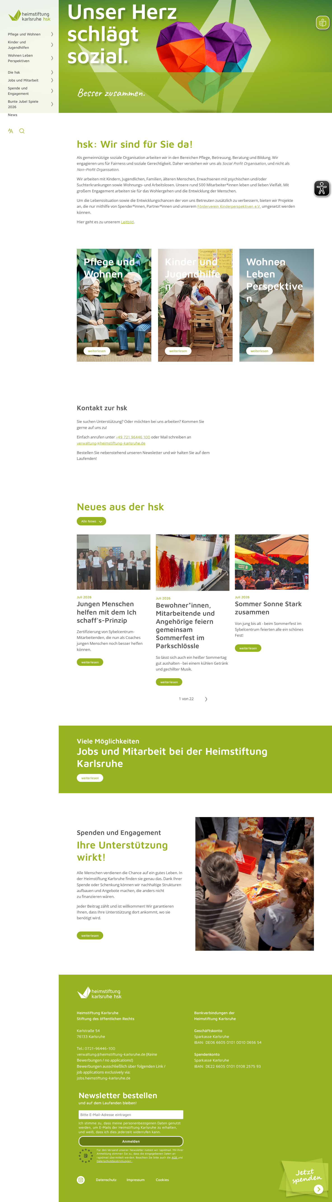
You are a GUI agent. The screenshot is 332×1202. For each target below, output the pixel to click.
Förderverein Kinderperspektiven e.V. (229, 206)
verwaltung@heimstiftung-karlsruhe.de (111, 443)
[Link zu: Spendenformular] (304, 1179)
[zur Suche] (21, 130)
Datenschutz (106, 1180)
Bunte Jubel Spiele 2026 (23, 104)
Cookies (162, 1180)
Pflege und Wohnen (24, 34)
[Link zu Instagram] (81, 1180)
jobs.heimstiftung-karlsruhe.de (103, 1078)
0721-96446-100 (100, 1048)
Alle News (88, 521)
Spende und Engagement (18, 91)
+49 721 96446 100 (133, 437)
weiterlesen (97, 351)
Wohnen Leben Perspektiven (20, 58)
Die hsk (14, 72)
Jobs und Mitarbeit (23, 80)
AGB (175, 1157)
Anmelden (131, 1141)
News (12, 115)
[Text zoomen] (10, 130)
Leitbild (127, 222)
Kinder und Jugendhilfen (18, 44)
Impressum (136, 1180)
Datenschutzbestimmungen (114, 1161)
